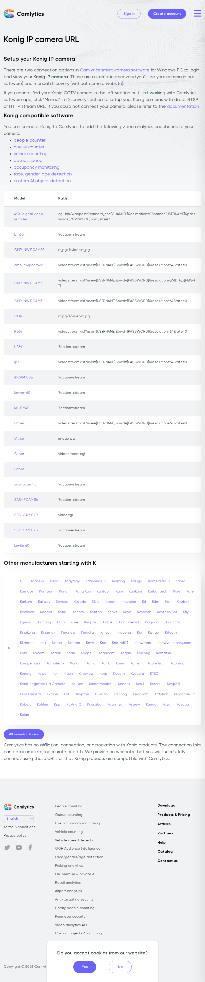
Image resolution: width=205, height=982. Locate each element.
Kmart (57, 643)
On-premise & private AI (75, 874)
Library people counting (74, 908)
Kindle (107, 622)
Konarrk (124, 684)
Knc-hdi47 (120, 643)
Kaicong (120, 694)
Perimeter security (70, 916)
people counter (30, 140)
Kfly (185, 612)
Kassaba (94, 704)
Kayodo (80, 602)
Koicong (143, 653)
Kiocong (124, 632)
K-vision (101, 694)
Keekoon (27, 612)
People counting (68, 806)
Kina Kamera (30, 694)
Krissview (86, 673)
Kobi (23, 653)
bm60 (19, 234)
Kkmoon (27, 643)
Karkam (26, 602)
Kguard (26, 622)
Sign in (129, 14)
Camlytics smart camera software (114, 70)
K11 (22, 581)
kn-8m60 (21, 545)
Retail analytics (68, 883)
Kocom (38, 653)
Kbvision (129, 602)
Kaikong (118, 581)
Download (167, 805)
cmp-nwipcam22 (28, 265)
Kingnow (68, 632)
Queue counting (68, 815)
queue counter (29, 147)
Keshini (155, 684)
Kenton (96, 612)
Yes (85, 967)
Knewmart (143, 643)
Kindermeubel (100, 684)
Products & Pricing (174, 815)
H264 (18, 331)
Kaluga (136, 581)
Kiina (61, 622)
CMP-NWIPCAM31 (29, 283)
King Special (128, 622)
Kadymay (72, 581)
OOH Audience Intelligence (77, 848)
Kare (176, 591)
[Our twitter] (7, 847)
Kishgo (153, 632)
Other (19, 423)
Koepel (86, 653)
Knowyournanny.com (174, 643)
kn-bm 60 (22, 393)
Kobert (25, 704)
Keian (24, 715)
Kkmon (52, 694)
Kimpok (90, 622)
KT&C (154, 673)
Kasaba (182, 704)
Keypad (173, 684)
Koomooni (178, 663)
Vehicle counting (69, 832)
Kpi (55, 673)
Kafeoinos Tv (96, 581)
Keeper (46, 612)
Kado (54, 581)
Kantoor (103, 591)
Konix (120, 663)
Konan (75, 663)
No (120, 967)
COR (18, 316)
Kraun (68, 673)
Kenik (62, 612)
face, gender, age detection (43, 174)
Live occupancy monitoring (77, 823)
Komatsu (163, 653)
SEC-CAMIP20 (26, 515)
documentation (183, 106)
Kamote (26, 591)
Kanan (64, 591)
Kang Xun (83, 591)
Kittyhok (161, 694)
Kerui (140, 684)
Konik (106, 663)
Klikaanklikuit (184, 694)
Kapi (119, 591)
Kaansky (37, 581)
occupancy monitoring (37, 167)
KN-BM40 (22, 408)
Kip (139, 632)
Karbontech (157, 591)
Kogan (125, 653)
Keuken (77, 684)
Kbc (95, 602)
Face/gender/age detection (79, 857)
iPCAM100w (24, 377)
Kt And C (73, 704)
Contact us (168, 861)
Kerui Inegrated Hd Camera (43, 684)
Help (162, 842)
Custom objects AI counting (78, 933)
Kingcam (152, 622)
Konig (91, 663)
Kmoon (74, 643)
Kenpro (78, 612)
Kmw (90, 643)
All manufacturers (24, 734)
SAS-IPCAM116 (26, 500)
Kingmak (48, 632)
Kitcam (171, 632)
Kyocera (137, 673)
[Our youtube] (18, 847)
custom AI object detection (42, 181)
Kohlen (42, 704)
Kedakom (140, 694)
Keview (134, 704)
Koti (67, 694)
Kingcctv (173, 622)
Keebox (183, 602)
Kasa (166, 704)
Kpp (57, 704)
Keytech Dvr (167, 612)
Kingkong (27, 632)
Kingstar (88, 632)
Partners (165, 833)
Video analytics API (71, 925)
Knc (103, 643)
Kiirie (74, 622)
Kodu (71, 653)
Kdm (155, 602)
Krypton (82, 694)
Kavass (62, 602)
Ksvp (103, 673)
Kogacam (106, 653)
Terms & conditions (19, 827)
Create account (167, 14)
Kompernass (30, 663)
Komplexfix (55, 663)
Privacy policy (15, 835)
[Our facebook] (30, 847)
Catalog (165, 851)
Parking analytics (69, 865)
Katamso (115, 704)
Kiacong (44, 622)
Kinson (106, 632)
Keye (127, 612)
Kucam (119, 673)
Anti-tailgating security (74, 899)
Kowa (42, 673)
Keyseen (144, 612)
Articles (164, 824)
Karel (190, 591)
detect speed (28, 160)
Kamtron (46, 591)
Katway (44, 602)
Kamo (180, 581)
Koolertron (156, 663)
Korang (26, 673)
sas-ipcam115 (25, 484)
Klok (43, 643)
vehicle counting (31, 154)
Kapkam (135, 591)
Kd (144, 602)
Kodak (55, 653)
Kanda (151, 704)
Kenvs (112, 612)
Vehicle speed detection (75, 840)
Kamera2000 (159, 581)
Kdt (168, 602)
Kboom (110, 602)
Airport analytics (68, 891)
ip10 (17, 362)
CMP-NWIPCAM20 (29, 250)
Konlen (136, 663)
